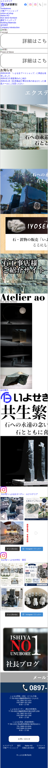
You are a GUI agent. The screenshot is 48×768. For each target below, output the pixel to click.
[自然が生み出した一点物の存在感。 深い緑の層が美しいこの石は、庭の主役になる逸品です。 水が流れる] (11, 508)
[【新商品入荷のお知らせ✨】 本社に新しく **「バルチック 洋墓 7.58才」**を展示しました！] (11, 574)
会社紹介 (41, 748)
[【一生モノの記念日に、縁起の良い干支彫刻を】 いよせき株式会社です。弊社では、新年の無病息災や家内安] (36, 533)
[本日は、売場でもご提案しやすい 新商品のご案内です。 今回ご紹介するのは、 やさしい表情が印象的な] (36, 598)
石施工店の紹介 (28, 748)
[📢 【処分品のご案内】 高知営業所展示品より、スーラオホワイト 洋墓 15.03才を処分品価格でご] (36, 574)
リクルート (41, 746)
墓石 (19, 746)
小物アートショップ (10, 748)
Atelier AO (28, 746)
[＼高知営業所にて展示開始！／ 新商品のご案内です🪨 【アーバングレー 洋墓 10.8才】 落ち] (11, 598)
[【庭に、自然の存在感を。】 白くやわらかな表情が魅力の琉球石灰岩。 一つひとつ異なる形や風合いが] (11, 533)
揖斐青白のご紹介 (13, 78)
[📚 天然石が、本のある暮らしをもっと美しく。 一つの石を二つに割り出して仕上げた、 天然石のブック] (36, 508)
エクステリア (8, 746)
